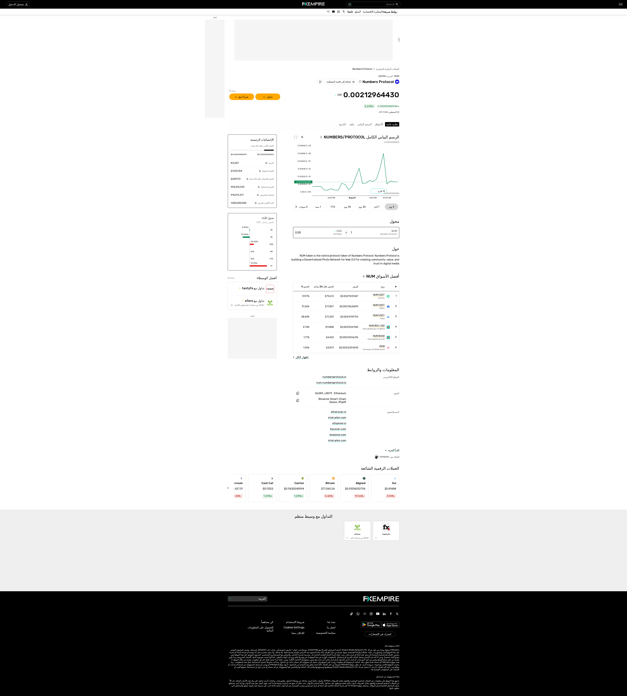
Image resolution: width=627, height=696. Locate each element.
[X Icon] (397, 614)
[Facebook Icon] (391, 614)
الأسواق (379, 124)
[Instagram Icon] (371, 614)
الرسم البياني (364, 124)
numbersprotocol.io (334, 376)
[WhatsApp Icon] (358, 614)
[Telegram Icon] (365, 614)
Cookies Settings (294, 627)
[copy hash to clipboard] (297, 393)
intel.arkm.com (337, 417)
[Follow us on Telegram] (328, 12)
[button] (620, 4)
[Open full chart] (295, 137)
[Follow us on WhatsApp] (339, 12)
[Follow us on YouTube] (333, 12)
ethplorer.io (339, 423)
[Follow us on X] (344, 12)
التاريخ (342, 124)
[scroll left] (232, 488)
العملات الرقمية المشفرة (387, 69)
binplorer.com (338, 434)
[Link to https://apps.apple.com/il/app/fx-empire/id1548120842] (390, 625)
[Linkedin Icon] (384, 614)
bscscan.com (338, 429)
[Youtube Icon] (378, 614)
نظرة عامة (392, 124)
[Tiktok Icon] (352, 614)
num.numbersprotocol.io (331, 382)
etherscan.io (338, 411)
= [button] (346, 233)
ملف (351, 124)
